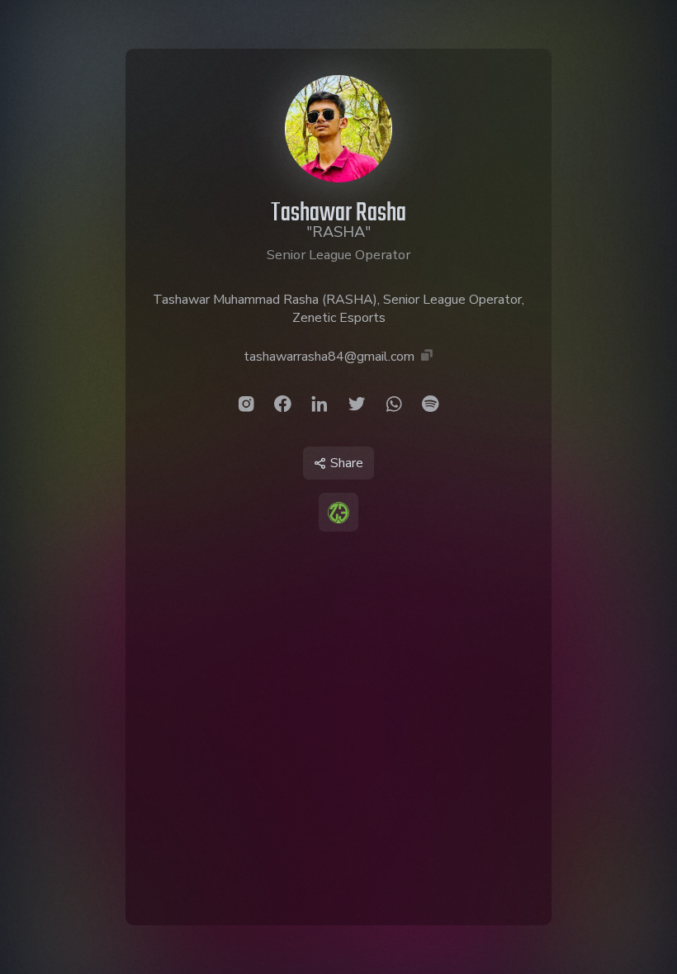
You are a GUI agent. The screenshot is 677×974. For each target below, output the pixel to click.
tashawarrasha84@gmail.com (329, 357)
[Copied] (426, 357)
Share (346, 463)
